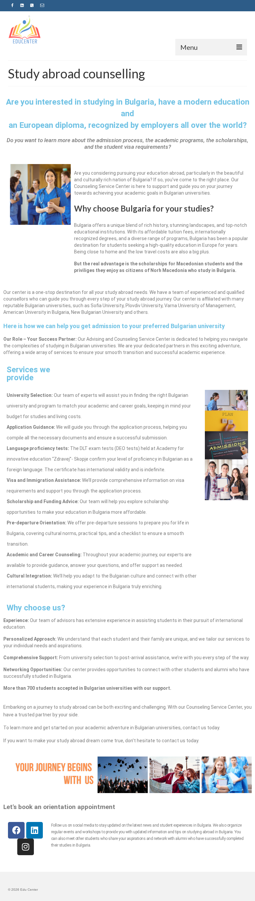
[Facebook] (16, 830)
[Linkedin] (34, 830)
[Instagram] (25, 847)
